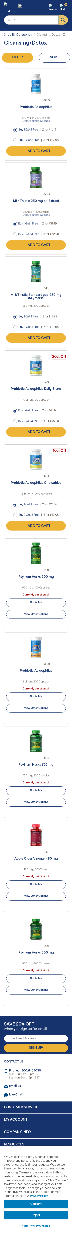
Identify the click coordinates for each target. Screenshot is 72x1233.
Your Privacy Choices (36, 1226)
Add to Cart (39, 151)
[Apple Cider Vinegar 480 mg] (36, 835)
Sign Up (36, 1048)
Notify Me (36, 603)
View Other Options (36, 614)
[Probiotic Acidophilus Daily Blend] (36, 365)
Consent (36, 1204)
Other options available (36, 121)
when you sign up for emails (26, 1027)
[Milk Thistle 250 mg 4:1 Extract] (36, 177)
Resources (14, 1144)
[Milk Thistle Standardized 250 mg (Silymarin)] (36, 271)
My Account (15, 1119)
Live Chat (15, 1094)
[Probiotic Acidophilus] (36, 83)
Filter (17, 57)
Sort (54, 57)
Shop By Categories (18, 34)
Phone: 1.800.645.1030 (25, 1070)
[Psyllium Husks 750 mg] (36, 741)
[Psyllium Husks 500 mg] (36, 553)
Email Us (15, 1086)
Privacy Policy (39, 1196)
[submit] (63, 20)
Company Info (17, 1132)
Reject (36, 1215)
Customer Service (21, 1107)
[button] (53, 7)
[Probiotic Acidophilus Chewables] (36, 459)
